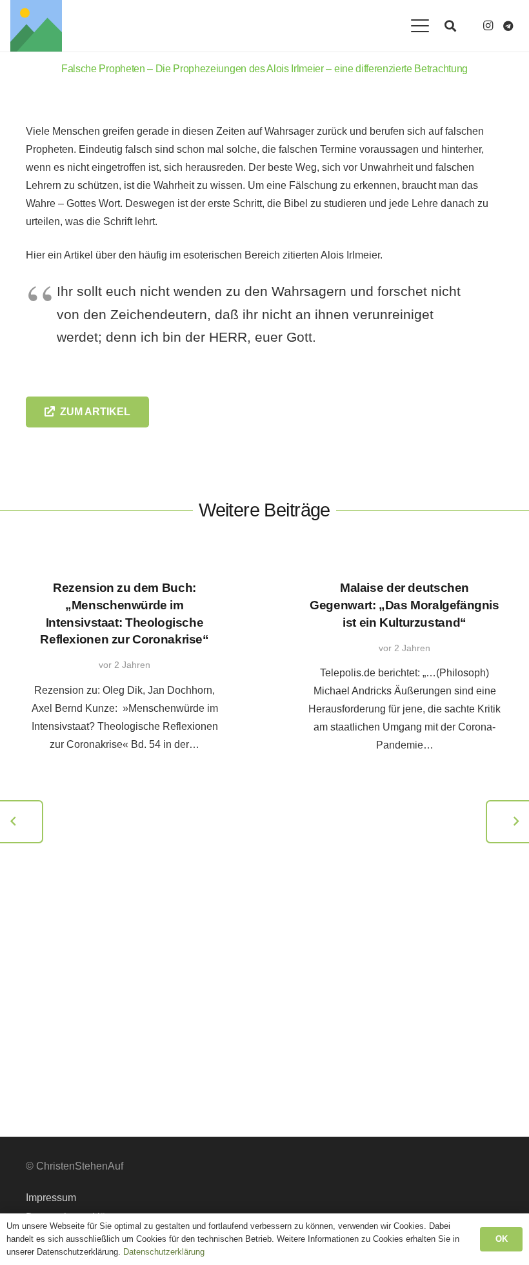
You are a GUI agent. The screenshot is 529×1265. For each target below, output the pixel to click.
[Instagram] (487, 25)
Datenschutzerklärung (164, 1252)
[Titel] (36, 26)
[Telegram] (508, 25)
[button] (420, 26)
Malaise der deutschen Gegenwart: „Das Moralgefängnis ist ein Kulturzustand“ (404, 605)
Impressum (51, 1197)
